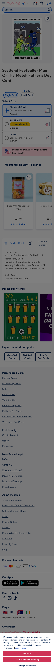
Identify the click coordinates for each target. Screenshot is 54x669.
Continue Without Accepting (27, 659)
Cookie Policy (20, 648)
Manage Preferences (27, 666)
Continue (27, 653)
